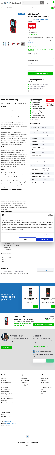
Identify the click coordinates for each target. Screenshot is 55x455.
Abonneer (50, 361)
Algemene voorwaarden (7, 398)
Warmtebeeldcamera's (46, 387)
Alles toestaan (44, 239)
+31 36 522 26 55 (8, 421)
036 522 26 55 (6, 347)
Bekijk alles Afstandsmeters (41, 19)
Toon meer (30, 42)
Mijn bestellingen (25, 380)
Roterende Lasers (45, 378)
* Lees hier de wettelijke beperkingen (40, 363)
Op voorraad (33, 46)
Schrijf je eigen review (46, 270)
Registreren (24, 378)
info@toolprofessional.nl (40, 346)
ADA (31, 21)
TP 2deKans (43, 394)
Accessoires (43, 391)
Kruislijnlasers (44, 380)
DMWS (32, 441)
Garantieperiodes (5, 391)
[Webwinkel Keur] (27, 448)
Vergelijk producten (26, 385)
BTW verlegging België (6, 394)
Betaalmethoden (5, 396)
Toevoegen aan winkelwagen (41, 73)
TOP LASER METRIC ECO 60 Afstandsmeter (30, 299)
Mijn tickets (24, 382)
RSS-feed (37, 441)
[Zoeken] (42, 3)
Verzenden (4, 385)
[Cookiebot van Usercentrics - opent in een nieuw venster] (47, 215)
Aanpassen (26, 239)
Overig (42, 389)
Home (2, 11)
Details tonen (47, 235)
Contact (3, 378)
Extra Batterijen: (33, 60)
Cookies (3, 405)
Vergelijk (38, 21)
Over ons (3, 380)
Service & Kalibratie (6, 382)
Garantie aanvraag (6, 389)
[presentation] (1, 27)
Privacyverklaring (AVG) (7, 403)
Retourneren (4, 387)
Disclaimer (4, 400)
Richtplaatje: (32, 54)
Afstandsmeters (45, 382)
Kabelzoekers (44, 385)
